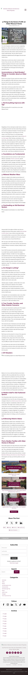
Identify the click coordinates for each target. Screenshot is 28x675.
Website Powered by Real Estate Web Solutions (14, 669)
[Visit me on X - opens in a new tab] (16, 604)
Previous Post (5, 538)
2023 (5, 621)
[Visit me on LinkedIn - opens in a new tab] (12, 604)
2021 (5, 626)
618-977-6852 (16, 649)
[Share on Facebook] (7, 523)
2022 (5, 623)
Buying (9, 527)
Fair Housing (20, 664)
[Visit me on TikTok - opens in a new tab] (20, 604)
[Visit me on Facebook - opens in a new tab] (3, 604)
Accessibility (15, 664)
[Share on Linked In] (21, 523)
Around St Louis (21, 527)
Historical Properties (13, 530)
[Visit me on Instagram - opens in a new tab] (8, 604)
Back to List (13, 511)
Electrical (14, 527)
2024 (5, 618)
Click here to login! (14, 563)
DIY (5, 527)
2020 (5, 628)
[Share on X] (11, 523)
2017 (5, 635)
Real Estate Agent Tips (6, 588)
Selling (3, 581)
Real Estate (4, 580)
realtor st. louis (4, 592)
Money (3, 590)
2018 (5, 633)
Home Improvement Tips (6, 595)
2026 (5, 613)
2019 (5, 631)
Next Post (23, 538)
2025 (5, 616)
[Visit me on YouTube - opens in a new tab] (24, 604)
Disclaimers (22, 671)
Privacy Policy (8, 664)
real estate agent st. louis (6, 585)
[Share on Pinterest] (16, 523)
